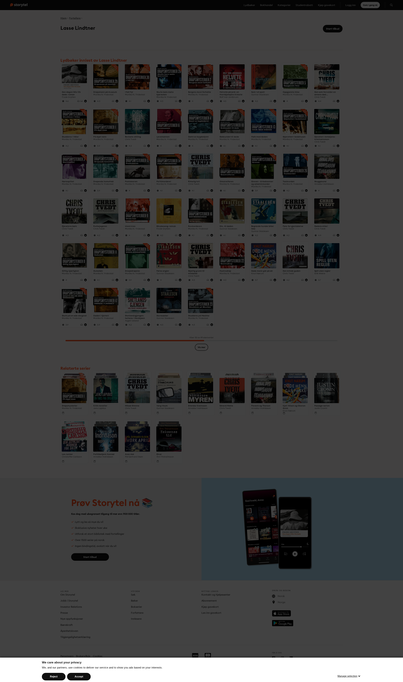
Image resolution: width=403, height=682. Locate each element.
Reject (53, 676)
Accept (79, 676)
